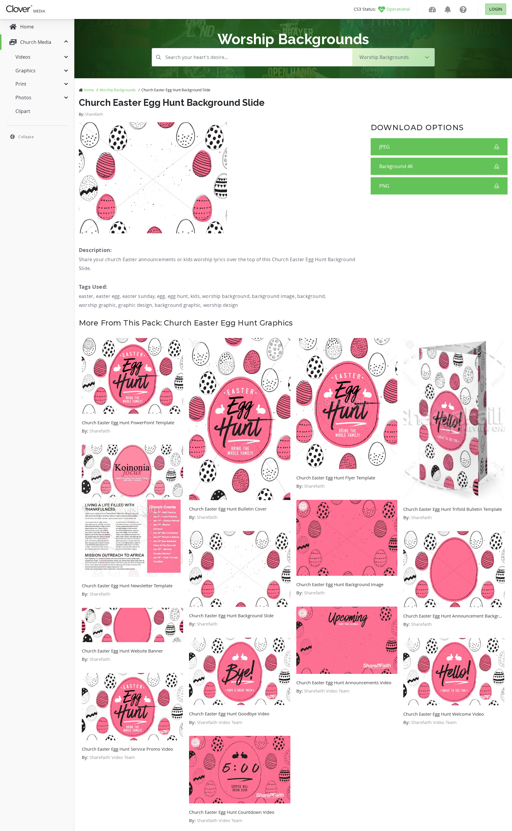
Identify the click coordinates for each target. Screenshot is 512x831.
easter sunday (138, 296)
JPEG (384, 146)
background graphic (178, 305)
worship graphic (97, 305)
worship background (225, 296)
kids (195, 296)
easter (86, 296)
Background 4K (396, 166)
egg (161, 296)
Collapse (26, 136)
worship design (220, 305)
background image (273, 296)
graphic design (135, 305)
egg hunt (178, 296)
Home (89, 89)
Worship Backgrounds (118, 89)
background (311, 296)
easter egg (108, 296)
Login (495, 9)
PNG (384, 186)
